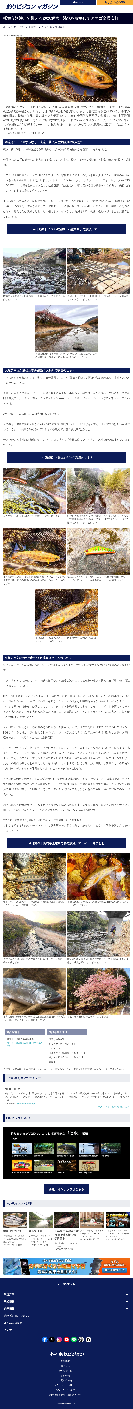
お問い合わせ (65, 1380)
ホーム (80, 2)
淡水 (44, 27)
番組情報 (9, 1301)
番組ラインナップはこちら (66, 1189)
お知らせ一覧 (65, 1370)
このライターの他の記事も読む (114, 1107)
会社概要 (65, 1361)
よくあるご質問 (13, 1322)
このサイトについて (65, 1390)
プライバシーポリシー (65, 1385)
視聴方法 (9, 1294)
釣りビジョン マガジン (25, 27)
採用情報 (65, 1375)
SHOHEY (39, 132)
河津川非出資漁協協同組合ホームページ (25, 1044)
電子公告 (65, 1366)
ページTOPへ (65, 1284)
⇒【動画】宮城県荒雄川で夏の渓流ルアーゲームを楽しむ (66, 843)
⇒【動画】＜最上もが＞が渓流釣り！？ (66, 457)
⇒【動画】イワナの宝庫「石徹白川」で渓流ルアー (66, 229)
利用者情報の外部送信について (65, 1395)
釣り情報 (9, 1308)
